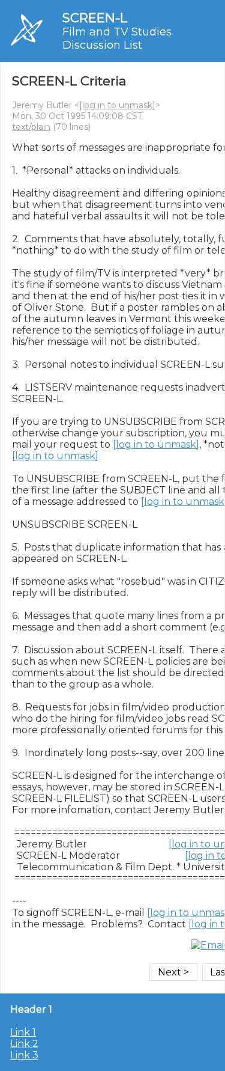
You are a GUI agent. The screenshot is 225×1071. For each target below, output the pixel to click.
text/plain (31, 126)
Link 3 (24, 1055)
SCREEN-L (94, 17)
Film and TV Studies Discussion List (117, 38)
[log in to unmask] (117, 105)
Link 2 (24, 1043)
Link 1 (23, 1032)
